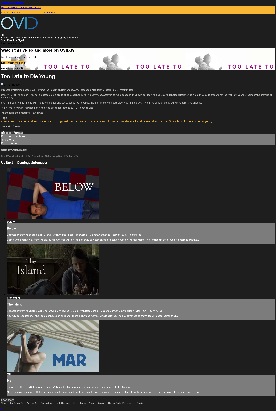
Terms (83, 403)
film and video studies (120, 121)
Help (75, 403)
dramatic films (96, 121)
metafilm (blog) (63, 403)
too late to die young (200, 121)
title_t (181, 121)
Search (35, 37)
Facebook (7, 132)
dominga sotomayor (64, 121)
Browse (5, 37)
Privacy (92, 403)
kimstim (140, 121)
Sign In (21, 40)
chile (4, 121)
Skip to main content (12, 2)
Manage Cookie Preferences (121, 403)
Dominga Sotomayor (32, 162)
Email (19, 132)
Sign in (75, 37)
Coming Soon (47, 403)
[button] (3, 35)
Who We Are (32, 403)
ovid (161, 121)
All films (43, 37)
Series (27, 37)
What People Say (16, 403)
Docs (13, 37)
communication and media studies (29, 121)
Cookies (102, 403)
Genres (20, 37)
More (50, 37)
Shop (3, 403)
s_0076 (171, 121)
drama (82, 121)
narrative (152, 121)
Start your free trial (13, 62)
